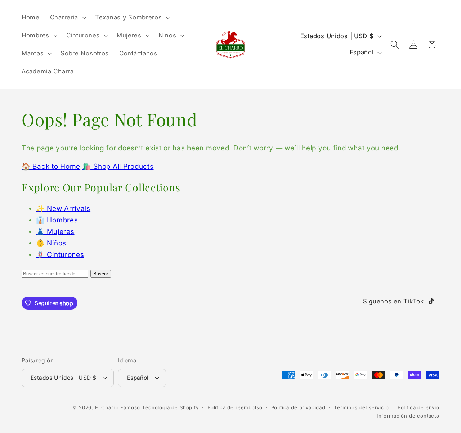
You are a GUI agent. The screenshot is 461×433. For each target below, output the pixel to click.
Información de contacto (408, 416)
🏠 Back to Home (51, 166)
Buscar (100, 273)
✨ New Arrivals (63, 208)
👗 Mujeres (55, 231)
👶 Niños (51, 243)
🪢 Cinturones (60, 254)
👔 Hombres (57, 220)
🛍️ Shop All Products (118, 166)
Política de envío (418, 407)
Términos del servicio (361, 407)
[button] (67, 18)
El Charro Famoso (117, 407)
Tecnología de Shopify (170, 407)
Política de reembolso (235, 407)
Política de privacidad (298, 407)
